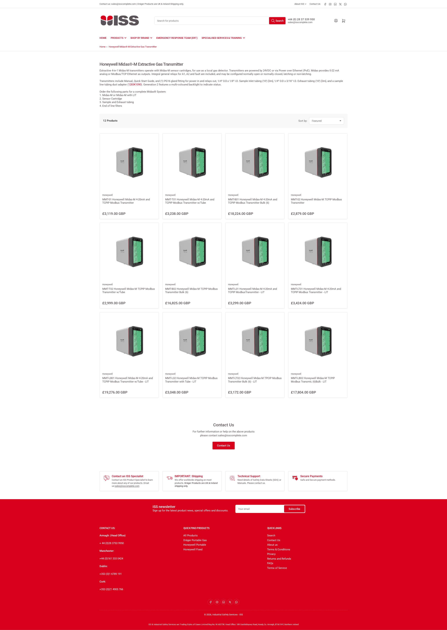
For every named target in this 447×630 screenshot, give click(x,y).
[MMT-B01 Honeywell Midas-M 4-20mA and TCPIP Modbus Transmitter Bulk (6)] (255, 163)
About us (272, 544)
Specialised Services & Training (222, 38)
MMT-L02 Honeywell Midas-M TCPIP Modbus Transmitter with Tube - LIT (191, 380)
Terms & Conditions (278, 549)
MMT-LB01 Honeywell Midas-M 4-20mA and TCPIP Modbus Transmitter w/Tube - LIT (127, 380)
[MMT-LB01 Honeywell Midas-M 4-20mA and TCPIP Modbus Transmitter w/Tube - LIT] (129, 342)
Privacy (271, 554)
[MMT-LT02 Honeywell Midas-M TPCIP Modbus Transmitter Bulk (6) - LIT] (255, 342)
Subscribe (294, 509)
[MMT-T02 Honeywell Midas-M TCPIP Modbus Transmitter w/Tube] (129, 252)
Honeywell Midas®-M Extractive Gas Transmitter (133, 46)
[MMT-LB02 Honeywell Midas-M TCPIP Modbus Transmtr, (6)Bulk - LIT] (318, 342)
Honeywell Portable (194, 544)
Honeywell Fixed (192, 549)
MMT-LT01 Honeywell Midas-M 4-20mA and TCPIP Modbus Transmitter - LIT (316, 290)
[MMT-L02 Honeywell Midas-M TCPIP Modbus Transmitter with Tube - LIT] (192, 342)
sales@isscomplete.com (300, 22)
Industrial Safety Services (225, 614)
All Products (190, 535)
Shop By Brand (139, 38)
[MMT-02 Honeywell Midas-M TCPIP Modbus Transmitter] (318, 163)
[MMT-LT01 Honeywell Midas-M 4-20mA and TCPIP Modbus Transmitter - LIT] (318, 252)
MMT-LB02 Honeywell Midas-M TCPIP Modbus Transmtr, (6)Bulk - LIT (313, 380)
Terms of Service (277, 568)
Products (117, 38)
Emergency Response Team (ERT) (176, 38)
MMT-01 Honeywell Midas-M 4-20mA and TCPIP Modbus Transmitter (126, 201)
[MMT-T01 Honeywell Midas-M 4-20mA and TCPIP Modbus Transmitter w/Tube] (192, 163)
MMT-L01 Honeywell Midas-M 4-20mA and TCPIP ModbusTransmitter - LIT (252, 290)
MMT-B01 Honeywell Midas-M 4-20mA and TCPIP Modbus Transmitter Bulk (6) (252, 201)
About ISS (299, 4)
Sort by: (302, 120)
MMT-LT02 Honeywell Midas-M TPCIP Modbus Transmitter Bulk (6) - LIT (255, 380)
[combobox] (220, 21)
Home (103, 38)
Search (271, 535)
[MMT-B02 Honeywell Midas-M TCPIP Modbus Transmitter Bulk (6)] (192, 252)
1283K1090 (134, 84)
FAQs (270, 563)
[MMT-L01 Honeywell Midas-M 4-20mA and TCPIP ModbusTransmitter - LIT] (255, 252)
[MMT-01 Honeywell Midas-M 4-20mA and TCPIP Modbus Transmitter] (129, 163)
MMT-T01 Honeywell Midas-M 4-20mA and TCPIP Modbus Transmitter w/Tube (189, 201)
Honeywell (107, 195)
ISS (241, 614)
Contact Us (315, 4)
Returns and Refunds (279, 558)
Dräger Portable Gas (195, 540)
